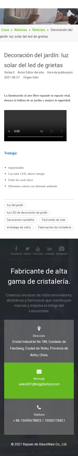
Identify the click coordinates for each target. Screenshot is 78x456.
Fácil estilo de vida (53, 220)
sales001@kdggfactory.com (39, 384)
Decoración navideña (20, 220)
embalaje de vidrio (19, 227)
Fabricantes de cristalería (54, 227)
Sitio (35, 77)
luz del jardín (15, 205)
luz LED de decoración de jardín (27, 212)
